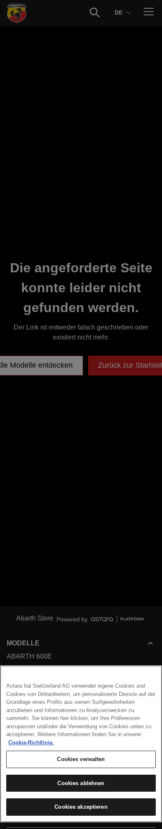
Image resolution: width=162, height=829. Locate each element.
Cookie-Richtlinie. (31, 742)
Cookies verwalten (81, 759)
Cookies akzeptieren (80, 807)
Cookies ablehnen (80, 783)
